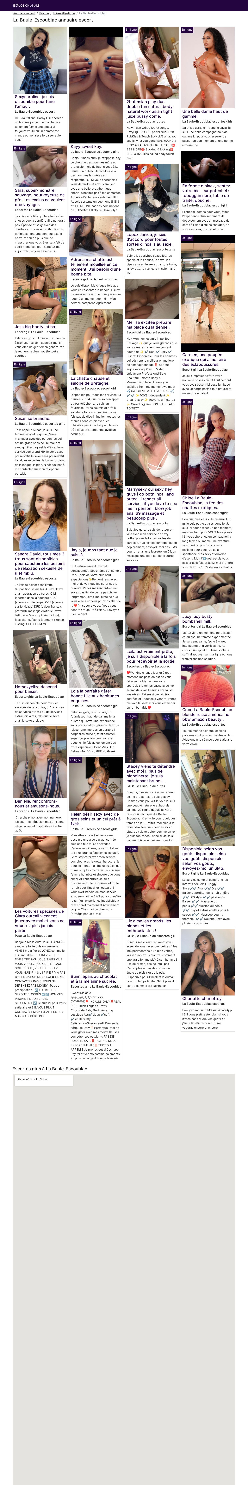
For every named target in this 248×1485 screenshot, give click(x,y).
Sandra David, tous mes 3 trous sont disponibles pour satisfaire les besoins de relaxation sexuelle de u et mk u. (40, 564)
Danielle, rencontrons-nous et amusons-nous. (37, 803)
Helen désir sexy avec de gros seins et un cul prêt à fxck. (96, 819)
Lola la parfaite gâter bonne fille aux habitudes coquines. (95, 696)
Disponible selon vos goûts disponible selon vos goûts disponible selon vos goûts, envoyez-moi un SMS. (204, 858)
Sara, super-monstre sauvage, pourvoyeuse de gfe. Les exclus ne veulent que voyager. (40, 197)
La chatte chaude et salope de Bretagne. (90, 381)
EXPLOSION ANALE (26, 5)
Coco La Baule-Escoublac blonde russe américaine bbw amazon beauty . (207, 714)
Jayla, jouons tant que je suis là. (94, 552)
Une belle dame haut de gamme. (205, 114)
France (44, 13)
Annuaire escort (24, 13)
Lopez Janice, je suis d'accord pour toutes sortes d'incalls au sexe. (150, 239)
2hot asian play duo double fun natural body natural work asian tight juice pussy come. (150, 109)
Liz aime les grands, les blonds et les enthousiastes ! (149, 926)
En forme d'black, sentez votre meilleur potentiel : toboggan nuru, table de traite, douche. (206, 193)
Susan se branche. (32, 418)
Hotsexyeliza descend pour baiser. (36, 689)
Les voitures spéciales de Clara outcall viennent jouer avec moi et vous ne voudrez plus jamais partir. (40, 921)
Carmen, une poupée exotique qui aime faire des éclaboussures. (204, 359)
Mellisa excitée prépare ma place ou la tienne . (149, 325)
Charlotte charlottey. (202, 998)
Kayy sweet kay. (86, 146)
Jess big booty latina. (35, 326)
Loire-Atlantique (64, 13)
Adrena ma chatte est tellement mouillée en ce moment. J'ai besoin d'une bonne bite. (96, 266)
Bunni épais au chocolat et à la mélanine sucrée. (94, 979)
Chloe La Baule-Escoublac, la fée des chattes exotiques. (202, 503)
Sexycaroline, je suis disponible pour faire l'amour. (35, 101)
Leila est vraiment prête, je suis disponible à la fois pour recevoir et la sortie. (151, 656)
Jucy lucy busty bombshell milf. (197, 619)
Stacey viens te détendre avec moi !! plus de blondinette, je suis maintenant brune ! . (151, 773)
